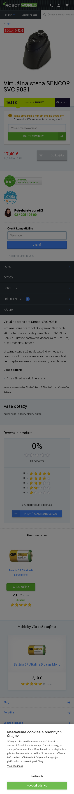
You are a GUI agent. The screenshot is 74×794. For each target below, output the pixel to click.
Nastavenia (37, 776)
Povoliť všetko (37, 785)
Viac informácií (15, 766)
